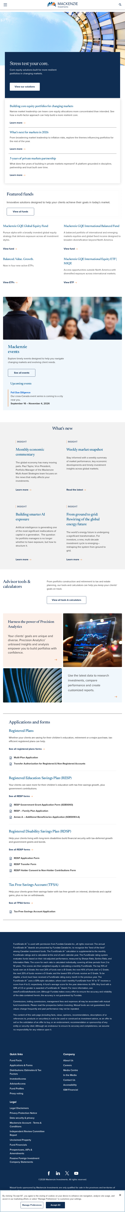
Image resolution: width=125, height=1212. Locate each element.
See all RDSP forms (19, 849)
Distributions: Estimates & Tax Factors (25, 1072)
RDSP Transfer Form (25, 864)
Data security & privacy (22, 1117)
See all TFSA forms (19, 902)
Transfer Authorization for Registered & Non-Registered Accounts (49, 763)
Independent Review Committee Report (27, 1133)
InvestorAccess (18, 1078)
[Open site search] (119, 4)
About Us (68, 1060)
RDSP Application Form (26, 858)
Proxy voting (16, 1093)
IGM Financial (70, 1089)
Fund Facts (16, 1060)
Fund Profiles (17, 1088)
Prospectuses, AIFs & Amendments (21, 1151)
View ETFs (8, 282)
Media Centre (70, 1070)
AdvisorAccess (17, 1083)
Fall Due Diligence (20, 392)
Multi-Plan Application (26, 757)
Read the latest (74, 489)
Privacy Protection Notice (23, 1113)
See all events (21, 372)
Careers (67, 1065)
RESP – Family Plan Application (31, 810)
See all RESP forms (19, 796)
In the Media (70, 1075)
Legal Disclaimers (19, 1108)
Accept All (55, 1205)
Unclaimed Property (20, 1140)
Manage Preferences (32, 1205)
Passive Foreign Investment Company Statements (24, 1160)
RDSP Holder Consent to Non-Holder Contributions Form (45, 870)
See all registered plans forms (25, 749)
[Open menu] (5, 5)
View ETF (69, 282)
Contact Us (69, 1080)
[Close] (120, 1195)
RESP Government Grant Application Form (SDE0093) (43, 804)
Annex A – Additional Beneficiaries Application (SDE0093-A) (47, 817)
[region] (62, 1201)
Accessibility (70, 1084)
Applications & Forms (21, 1065)
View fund (8, 248)
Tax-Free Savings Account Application (34, 911)
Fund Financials (18, 1144)
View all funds (20, 211)
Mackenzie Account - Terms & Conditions (25, 1124)
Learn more (16, 122)
